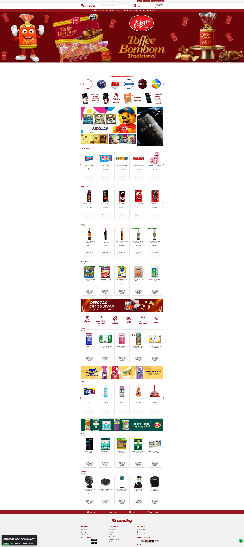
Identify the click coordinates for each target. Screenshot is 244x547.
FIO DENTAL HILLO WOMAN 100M (122, 347)
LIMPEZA (111, 538)
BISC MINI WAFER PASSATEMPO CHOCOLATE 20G (89, 167)
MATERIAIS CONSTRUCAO (114, 539)
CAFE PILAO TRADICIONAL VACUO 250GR (138, 204)
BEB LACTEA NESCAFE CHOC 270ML (89, 204)
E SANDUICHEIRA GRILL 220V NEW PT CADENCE (105, 490)
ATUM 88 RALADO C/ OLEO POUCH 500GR (138, 280)
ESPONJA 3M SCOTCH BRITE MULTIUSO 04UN (138, 452)
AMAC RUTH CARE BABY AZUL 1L (105, 399)
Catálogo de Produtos (85, 532)
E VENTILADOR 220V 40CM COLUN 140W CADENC (122, 490)
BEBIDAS (111, 532)
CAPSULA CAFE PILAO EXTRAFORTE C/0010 (122, 204)
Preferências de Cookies (28, 543)
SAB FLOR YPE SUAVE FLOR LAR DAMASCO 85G (155, 347)
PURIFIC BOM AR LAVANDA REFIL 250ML (122, 399)
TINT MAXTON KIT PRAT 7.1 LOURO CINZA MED (138, 347)
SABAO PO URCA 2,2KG (89, 399)
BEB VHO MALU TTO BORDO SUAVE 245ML (106, 242)
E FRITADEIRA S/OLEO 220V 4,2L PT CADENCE (155, 490)
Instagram (141, 534)
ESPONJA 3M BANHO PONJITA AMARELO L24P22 (154, 452)
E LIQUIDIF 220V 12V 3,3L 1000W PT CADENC (138, 490)
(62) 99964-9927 (159, 7)
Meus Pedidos (113, 512)
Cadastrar (147, 1)
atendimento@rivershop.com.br (145, 533)
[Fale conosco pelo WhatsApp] (241, 541)
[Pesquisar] (135, 5)
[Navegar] (2, 37)
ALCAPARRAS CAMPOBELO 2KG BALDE (89, 280)
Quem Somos (84, 529)
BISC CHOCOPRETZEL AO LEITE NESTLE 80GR (138, 166)
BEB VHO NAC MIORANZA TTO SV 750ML (89, 242)
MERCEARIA (111, 541)
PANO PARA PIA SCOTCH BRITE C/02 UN (122, 452)
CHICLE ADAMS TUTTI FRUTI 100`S (155, 166)
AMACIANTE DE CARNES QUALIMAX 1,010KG (105, 280)
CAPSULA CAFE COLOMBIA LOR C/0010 (105, 204)
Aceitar (6, 543)
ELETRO (110, 534)
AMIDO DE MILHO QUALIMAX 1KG (122, 280)
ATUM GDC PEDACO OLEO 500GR (154, 280)
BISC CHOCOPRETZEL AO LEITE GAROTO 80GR (122, 166)
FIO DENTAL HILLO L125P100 (89, 346)
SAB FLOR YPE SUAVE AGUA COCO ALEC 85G (106, 347)
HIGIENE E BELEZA (113, 536)
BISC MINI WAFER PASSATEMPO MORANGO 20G (105, 166)
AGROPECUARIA (112, 529)
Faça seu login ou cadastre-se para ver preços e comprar (89, 178)
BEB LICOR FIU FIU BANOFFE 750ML (122, 242)
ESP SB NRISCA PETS (105, 451)
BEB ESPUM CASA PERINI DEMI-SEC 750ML (154, 242)
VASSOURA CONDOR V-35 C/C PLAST (154, 399)
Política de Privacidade (85, 531)
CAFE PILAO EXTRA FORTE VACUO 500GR (154, 204)
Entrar (140, 1)
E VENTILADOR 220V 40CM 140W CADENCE (89, 490)
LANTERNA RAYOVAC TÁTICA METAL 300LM (89, 452)
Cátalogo (93, 512)
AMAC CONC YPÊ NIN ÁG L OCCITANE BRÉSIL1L (138, 399)
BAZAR (110, 531)
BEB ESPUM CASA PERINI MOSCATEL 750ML (138, 242)
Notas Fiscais (154, 512)
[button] (111, 76)
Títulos (134, 512)
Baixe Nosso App (84, 534)
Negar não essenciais (15, 543)
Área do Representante (158, 1)
